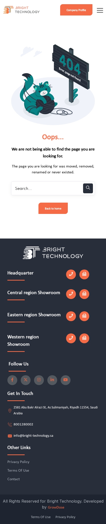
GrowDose (56, 507)
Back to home (53, 208)
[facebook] (12, 380)
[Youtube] (66, 380)
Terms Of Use (18, 471)
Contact (13, 479)
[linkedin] (52, 380)
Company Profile (76, 10)
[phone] (71, 274)
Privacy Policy (18, 462)
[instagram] (39, 380)
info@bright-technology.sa (33, 436)
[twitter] (26, 380)
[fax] (84, 274)
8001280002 (23, 424)
